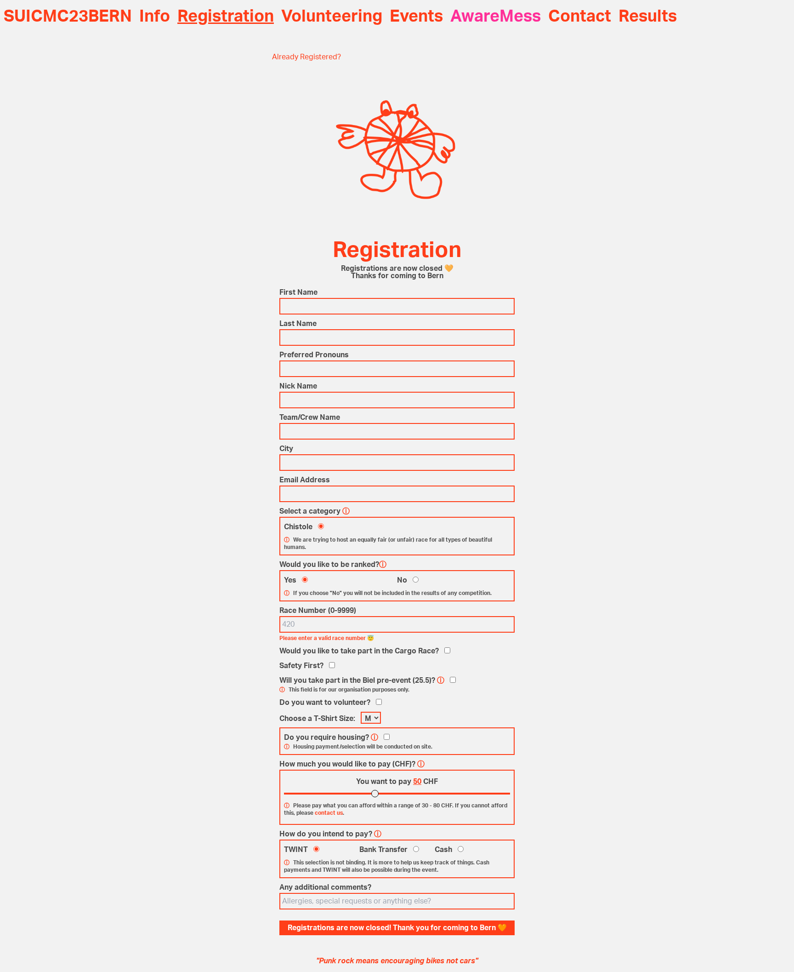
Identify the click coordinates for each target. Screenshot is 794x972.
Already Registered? (306, 57)
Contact (579, 16)
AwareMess (495, 16)
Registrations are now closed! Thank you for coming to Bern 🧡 (397, 928)
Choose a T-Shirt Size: (317, 718)
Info (154, 16)
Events (416, 16)
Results (647, 16)
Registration (225, 16)
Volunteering (331, 16)
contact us (329, 813)
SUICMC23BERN (68, 16)
